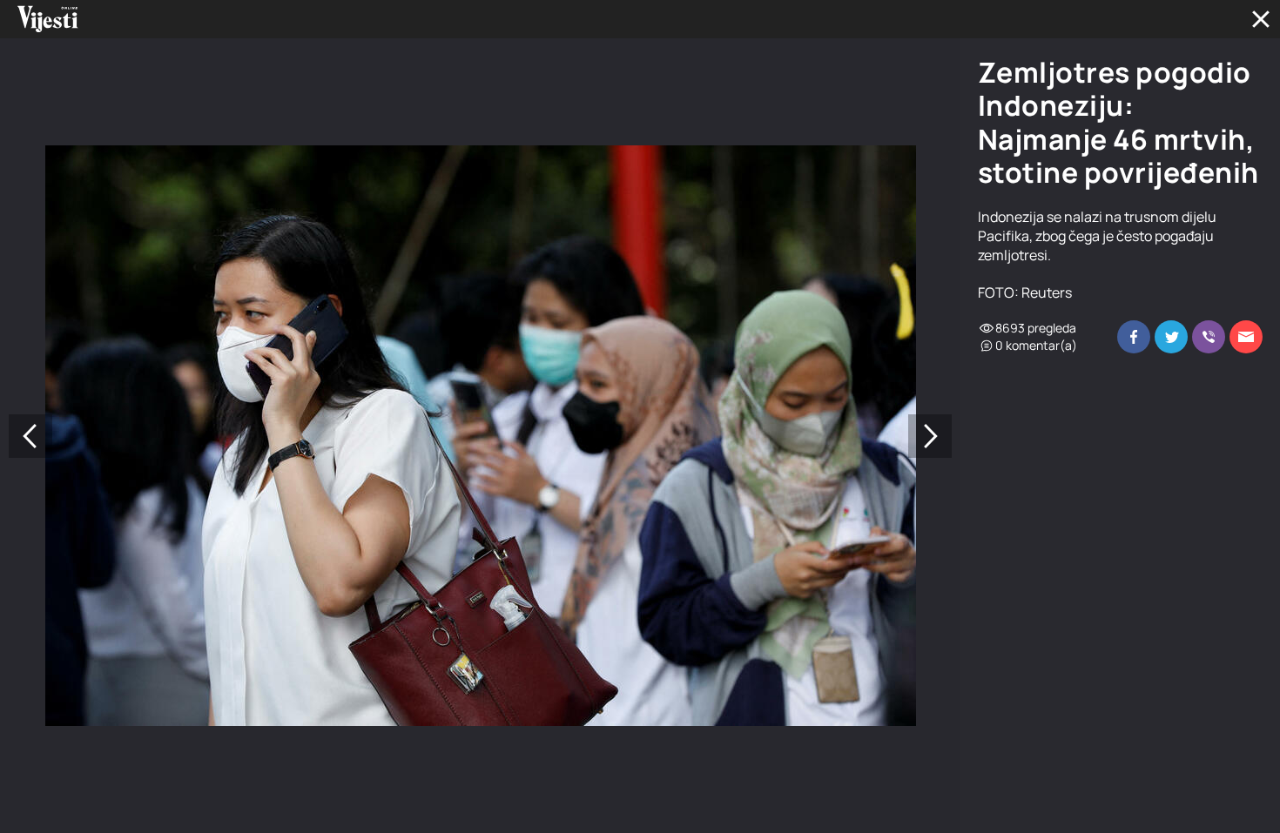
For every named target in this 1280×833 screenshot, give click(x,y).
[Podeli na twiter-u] (1171, 336)
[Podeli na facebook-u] (1133, 336)
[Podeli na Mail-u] (1246, 336)
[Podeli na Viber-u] (1208, 336)
